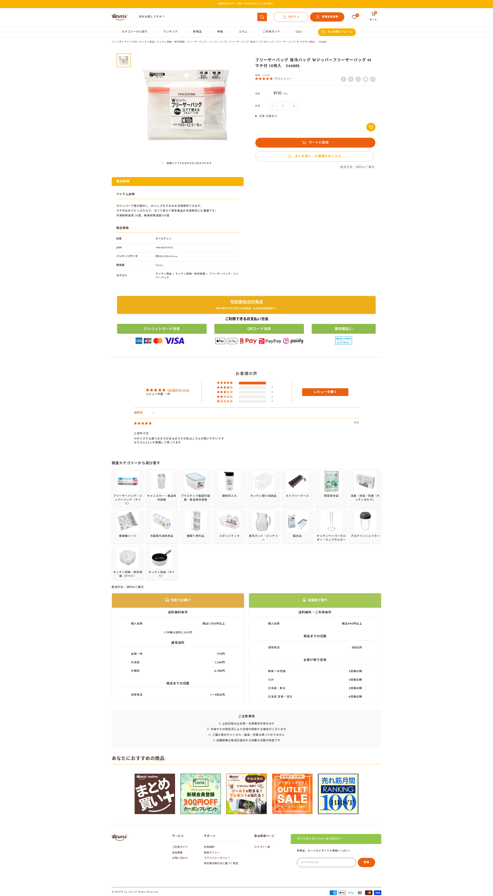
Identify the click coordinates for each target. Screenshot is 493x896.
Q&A (299, 31)
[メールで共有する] (365, 79)
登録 (366, 862)
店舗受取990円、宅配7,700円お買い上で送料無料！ (247, 4)
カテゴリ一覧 (262, 847)
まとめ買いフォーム (340, 32)
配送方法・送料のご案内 (357, 167)
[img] (143, 423)
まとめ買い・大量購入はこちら (318, 156)
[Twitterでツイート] (358, 79)
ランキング (170, 31)
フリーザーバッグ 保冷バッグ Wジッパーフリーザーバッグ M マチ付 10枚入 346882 (278, 42)
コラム (243, 31)
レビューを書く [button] (325, 392)
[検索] (262, 17)
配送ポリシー (212, 852)
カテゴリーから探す (135, 31)
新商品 (197, 31)
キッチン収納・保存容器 (170, 42)
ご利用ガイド (271, 31)
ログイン (293, 17)
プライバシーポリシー (217, 858)
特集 (220, 31)
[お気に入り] (354, 17)
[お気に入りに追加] (371, 127)
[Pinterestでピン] (351, 79)
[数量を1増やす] (294, 106)
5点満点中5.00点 (178, 390)
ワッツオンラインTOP (124, 42)
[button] (264, 78)
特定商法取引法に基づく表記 (221, 863)
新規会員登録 (330, 17)
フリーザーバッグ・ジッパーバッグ (207, 42)
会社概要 (177, 852)
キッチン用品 (146, 42)
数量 (257, 106)
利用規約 (209, 847)
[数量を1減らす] (272, 106)
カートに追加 (319, 142)
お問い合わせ (180, 858)
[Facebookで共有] (343, 79)
